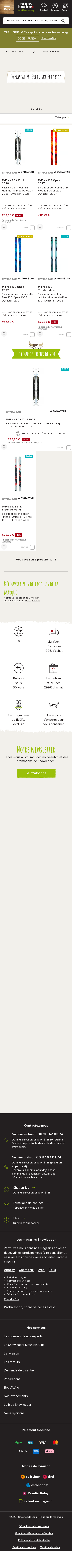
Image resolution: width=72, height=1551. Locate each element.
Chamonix (26, 1269)
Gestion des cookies (24, 1547)
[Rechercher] (66, 17)
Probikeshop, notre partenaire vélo (29, 1307)
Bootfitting (11, 1387)
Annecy (9, 1269)
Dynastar (34, 598)
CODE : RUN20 (27, 38)
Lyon (41, 1269)
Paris (52, 1269)
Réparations (12, 1379)
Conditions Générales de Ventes (34, 1533)
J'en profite (48, 38)
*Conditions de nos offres (34, 1526)
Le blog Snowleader (17, 1404)
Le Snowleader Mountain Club (24, 1344)
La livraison (11, 1353)
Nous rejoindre (14, 1413)
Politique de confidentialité (34, 1540)
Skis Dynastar (32, 601)
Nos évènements (16, 1396)
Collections (17, 52)
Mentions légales (50, 1547)
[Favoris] (4, 227)
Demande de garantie (19, 1370)
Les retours (12, 1362)
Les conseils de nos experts (23, 1336)
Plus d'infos (11, 1299)
